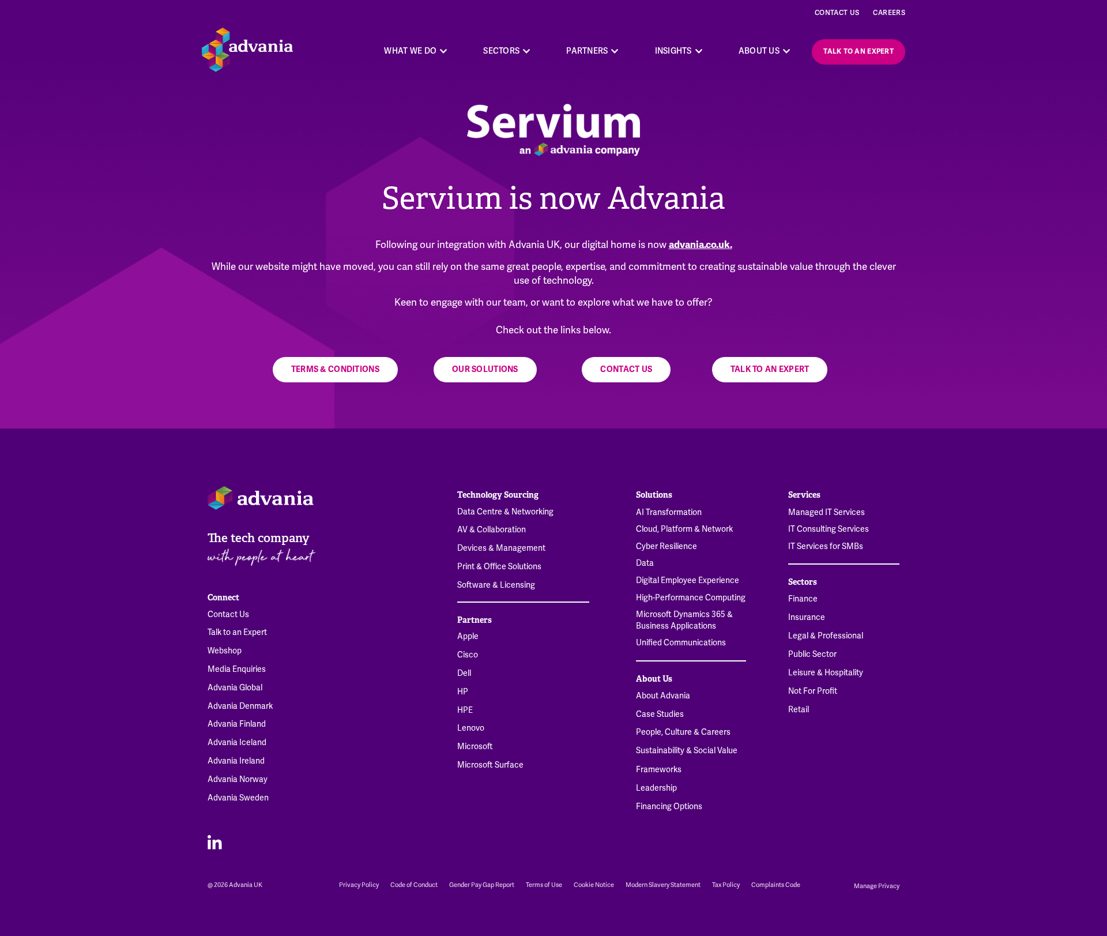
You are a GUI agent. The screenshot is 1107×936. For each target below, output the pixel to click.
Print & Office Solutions (499, 567)
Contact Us (837, 12)
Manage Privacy (876, 886)
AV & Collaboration (491, 530)
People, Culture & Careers (683, 732)
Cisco (467, 655)
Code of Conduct (414, 885)
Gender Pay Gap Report (481, 885)
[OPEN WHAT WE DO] (443, 51)
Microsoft (475, 746)
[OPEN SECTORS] (526, 51)
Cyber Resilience (666, 546)
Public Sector (812, 654)
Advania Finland (237, 724)
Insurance (806, 617)
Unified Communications (681, 642)
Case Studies (660, 714)
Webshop (225, 651)
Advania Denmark (240, 706)
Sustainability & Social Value (686, 750)
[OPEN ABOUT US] (786, 51)
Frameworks (658, 770)
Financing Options (669, 806)
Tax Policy (726, 885)
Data (645, 563)
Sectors (802, 582)
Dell (464, 673)
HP (462, 692)
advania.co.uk (699, 245)
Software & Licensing (496, 585)
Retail (798, 710)
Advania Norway (238, 779)
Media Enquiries (237, 669)
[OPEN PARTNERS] (615, 51)
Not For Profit (812, 691)
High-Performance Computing (690, 597)
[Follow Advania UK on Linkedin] (215, 841)
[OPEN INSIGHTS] (699, 51)
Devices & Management (501, 548)
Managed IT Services (826, 512)
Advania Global (235, 688)
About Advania (663, 696)
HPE (465, 710)
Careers (889, 12)
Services (804, 495)
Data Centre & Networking (505, 512)
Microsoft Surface (490, 765)
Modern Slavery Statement (663, 885)
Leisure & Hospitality (825, 673)
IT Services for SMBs (825, 546)
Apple (468, 636)
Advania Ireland (236, 761)
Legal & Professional (825, 636)
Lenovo (470, 728)
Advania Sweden (238, 798)
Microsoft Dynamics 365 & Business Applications (684, 620)
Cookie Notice (594, 885)
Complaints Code (775, 885)
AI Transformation (669, 512)
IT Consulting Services (828, 529)
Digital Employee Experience (687, 580)
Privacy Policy (359, 885)
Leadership (656, 788)
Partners (474, 620)
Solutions (654, 495)
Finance (803, 599)
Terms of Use (544, 885)
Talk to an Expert (237, 632)
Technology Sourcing (498, 495)
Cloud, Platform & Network (684, 529)
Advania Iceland (237, 742)
